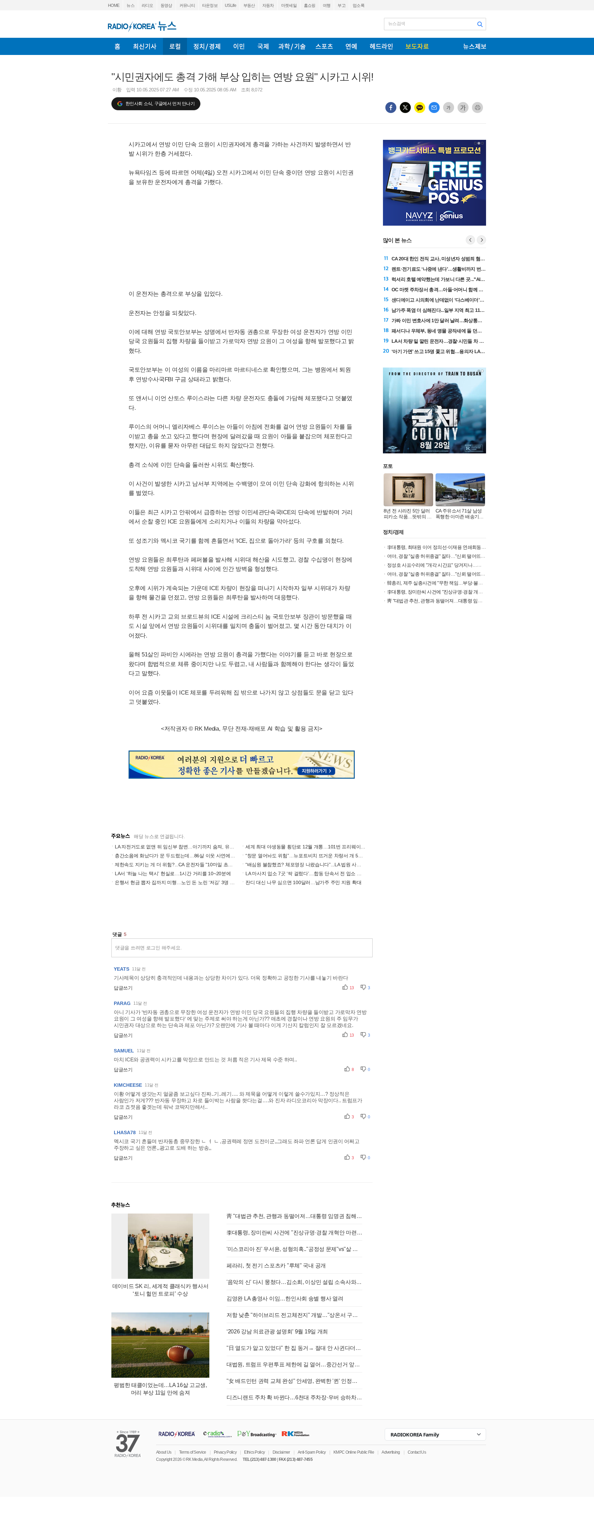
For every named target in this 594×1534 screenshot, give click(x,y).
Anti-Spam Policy (312, 1452)
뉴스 (130, 5)
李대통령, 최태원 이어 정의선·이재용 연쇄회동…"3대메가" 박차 (451, 547)
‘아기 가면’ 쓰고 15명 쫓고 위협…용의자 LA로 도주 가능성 (451, 351)
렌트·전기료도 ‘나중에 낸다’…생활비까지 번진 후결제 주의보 (453, 269)
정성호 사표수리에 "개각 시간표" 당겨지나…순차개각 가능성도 (451, 565)
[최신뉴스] (145, 46)
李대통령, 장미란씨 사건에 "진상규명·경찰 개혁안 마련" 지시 (294, 1233)
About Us (163, 1452)
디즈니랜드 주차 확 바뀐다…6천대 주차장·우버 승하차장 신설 (294, 1397)
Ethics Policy (254, 1452)
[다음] (481, 240)
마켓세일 (289, 5)
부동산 (249, 5)
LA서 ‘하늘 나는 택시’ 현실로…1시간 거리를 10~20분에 (173, 873)
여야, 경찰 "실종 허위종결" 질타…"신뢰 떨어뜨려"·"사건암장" (448, 556)
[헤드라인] (381, 46)
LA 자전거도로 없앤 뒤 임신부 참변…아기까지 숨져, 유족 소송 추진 (185, 846)
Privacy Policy (225, 1452)
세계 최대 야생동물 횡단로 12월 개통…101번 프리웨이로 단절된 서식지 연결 (326, 846)
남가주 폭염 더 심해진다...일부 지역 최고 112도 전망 (444, 310)
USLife (230, 5)
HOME (113, 5)
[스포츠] (324, 46)
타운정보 (210, 5)
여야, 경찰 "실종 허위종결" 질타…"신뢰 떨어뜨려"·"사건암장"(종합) (454, 574)
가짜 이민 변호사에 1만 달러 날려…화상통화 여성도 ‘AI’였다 (453, 320)
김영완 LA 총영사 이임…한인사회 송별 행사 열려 (285, 1298)
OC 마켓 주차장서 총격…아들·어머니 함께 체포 (440, 289)
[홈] (117, 46)
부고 (341, 5)
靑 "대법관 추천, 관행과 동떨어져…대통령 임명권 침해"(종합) (294, 1216)
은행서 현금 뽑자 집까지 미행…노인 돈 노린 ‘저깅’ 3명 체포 (177, 882)
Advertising (391, 1452)
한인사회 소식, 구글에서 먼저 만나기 (160, 103)
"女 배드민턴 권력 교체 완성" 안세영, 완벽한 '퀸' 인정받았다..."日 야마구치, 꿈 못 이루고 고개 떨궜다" (294, 1381)
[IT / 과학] (292, 46)
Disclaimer (281, 1452)
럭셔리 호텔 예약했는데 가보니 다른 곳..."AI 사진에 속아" (450, 279)
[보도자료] (417, 46)
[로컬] (175, 46)
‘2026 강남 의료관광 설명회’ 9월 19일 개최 (277, 1331)
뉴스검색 (396, 23)
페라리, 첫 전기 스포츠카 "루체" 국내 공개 (276, 1265)
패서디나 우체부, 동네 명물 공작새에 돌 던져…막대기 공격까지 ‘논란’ (462, 331)
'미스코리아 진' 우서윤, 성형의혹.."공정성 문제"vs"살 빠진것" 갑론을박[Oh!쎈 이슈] (294, 1249)
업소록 (358, 5)
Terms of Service (192, 1452)
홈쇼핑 (310, 5)
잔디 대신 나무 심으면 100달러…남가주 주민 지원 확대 (303, 882)
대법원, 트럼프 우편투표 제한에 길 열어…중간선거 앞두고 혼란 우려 (294, 1364)
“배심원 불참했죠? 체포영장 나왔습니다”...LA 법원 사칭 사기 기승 (314, 864)
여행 (327, 5)
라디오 (147, 5)
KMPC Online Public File (353, 1452)
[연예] (351, 46)
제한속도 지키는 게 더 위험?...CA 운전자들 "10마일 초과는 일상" (182, 864)
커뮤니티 (187, 5)
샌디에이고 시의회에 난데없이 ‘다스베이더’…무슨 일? (447, 300)
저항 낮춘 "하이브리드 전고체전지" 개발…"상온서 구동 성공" (294, 1315)
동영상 (166, 5)
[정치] (207, 46)
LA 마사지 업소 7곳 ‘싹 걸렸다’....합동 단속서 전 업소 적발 (305, 873)
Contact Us (417, 1452)
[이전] (470, 240)
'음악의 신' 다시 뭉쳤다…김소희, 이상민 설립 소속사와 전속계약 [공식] (294, 1282)
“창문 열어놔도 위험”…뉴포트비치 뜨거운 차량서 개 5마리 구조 (311, 855)
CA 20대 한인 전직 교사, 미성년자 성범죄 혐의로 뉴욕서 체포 (453, 258)
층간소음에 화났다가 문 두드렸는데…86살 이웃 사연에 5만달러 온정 (187, 855)
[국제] (263, 46)
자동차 (268, 5)
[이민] (239, 46)
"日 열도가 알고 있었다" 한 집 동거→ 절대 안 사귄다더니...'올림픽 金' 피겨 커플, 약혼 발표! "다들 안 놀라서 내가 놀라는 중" (294, 1348)
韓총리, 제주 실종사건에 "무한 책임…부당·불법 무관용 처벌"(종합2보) (457, 583)
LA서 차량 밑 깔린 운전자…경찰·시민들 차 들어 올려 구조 (450, 341)
